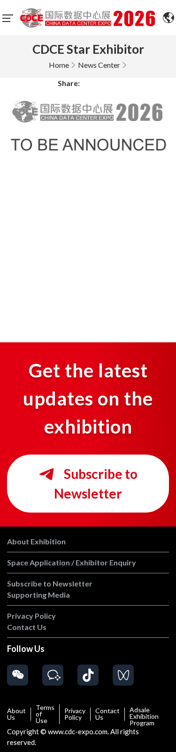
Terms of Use (45, 714)
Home (59, 64)
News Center (99, 64)
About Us (16, 714)
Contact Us (107, 714)
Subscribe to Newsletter (96, 483)
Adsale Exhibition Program (144, 716)
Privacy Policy (74, 714)
